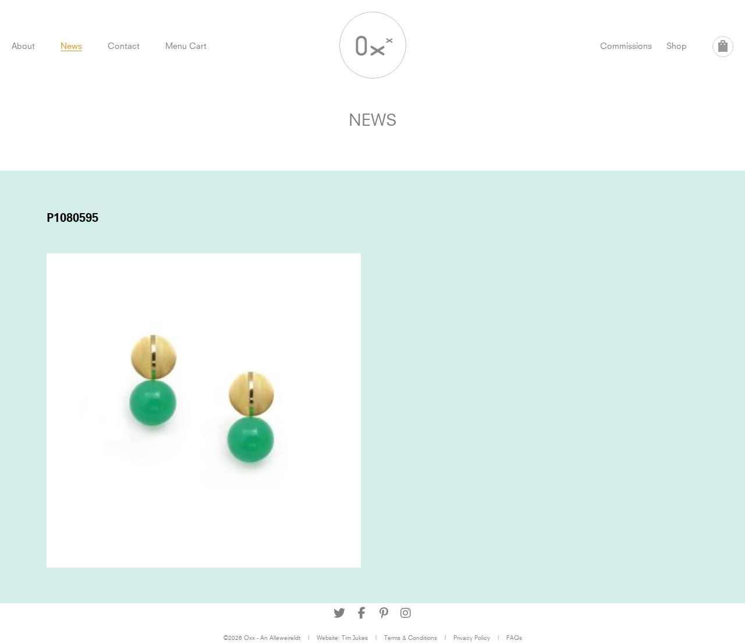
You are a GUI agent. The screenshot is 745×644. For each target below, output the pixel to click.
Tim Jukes (355, 637)
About (23, 46)
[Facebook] (361, 613)
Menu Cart (186, 46)
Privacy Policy (471, 637)
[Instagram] (405, 613)
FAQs (514, 637)
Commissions (626, 46)
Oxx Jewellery (372, 45)
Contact (124, 46)
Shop (676, 46)
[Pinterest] (383, 613)
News (71, 46)
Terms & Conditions (410, 637)
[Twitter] (339, 613)
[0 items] (722, 46)
